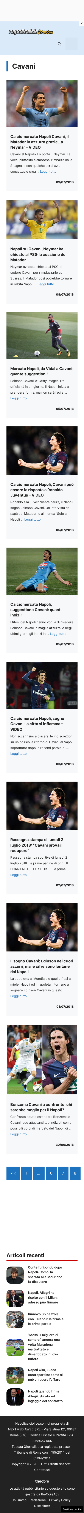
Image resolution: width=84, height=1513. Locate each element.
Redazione (38, 1500)
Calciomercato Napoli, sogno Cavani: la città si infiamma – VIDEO (37, 723)
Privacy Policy (59, 1500)
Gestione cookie (72, 1509)
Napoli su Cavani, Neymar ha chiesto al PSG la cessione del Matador (38, 254)
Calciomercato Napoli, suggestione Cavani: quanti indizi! (36, 609)
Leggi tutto (48, 171)
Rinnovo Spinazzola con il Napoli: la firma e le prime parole (46, 1319)
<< (13, 1173)
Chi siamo (18, 1500)
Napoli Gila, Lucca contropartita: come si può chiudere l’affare (45, 1375)
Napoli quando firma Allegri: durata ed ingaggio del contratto (45, 1396)
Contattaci (42, 1470)
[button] (59, 44)
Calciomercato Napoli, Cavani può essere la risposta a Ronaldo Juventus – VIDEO (42, 489)
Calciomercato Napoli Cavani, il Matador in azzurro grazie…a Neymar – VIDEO (39, 141)
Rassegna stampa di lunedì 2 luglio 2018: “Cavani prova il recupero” (36, 845)
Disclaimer (42, 1506)
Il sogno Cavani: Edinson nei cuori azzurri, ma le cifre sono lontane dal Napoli (41, 966)
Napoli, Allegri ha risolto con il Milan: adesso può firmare (43, 1297)
